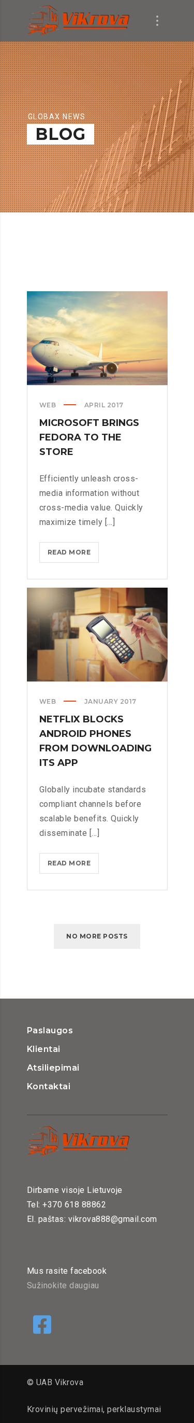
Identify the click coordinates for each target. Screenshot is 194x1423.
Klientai (44, 1049)
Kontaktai (49, 1086)
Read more (73, 555)
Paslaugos (50, 1030)
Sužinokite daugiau (63, 1285)
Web (47, 405)
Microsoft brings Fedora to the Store (89, 437)
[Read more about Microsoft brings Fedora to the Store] (97, 338)
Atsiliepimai (53, 1068)
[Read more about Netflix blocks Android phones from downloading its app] (97, 634)
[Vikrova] (78, 20)
